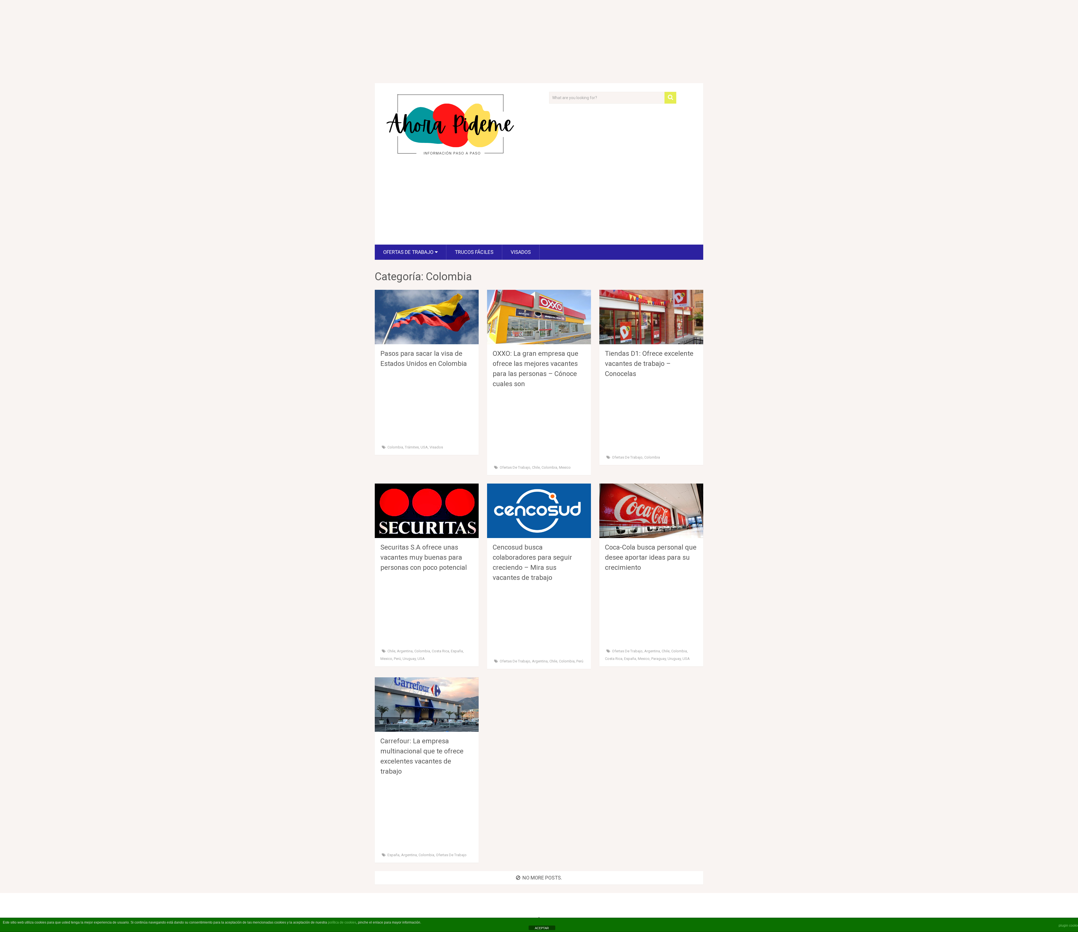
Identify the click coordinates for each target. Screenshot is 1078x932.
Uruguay (409, 659)
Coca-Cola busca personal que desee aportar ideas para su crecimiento (650, 557)
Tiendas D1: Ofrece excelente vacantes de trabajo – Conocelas (649, 364)
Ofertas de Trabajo (408, 252)
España (457, 651)
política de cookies (342, 922)
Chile (536, 467)
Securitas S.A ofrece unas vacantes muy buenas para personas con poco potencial (423, 557)
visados (521, 252)
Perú (397, 659)
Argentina (405, 651)
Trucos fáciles (474, 252)
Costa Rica (440, 651)
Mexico (565, 467)
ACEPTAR (542, 928)
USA (424, 447)
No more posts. (542, 878)
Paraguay (658, 659)
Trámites (412, 447)
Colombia (395, 447)
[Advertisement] (539, 41)
